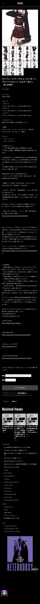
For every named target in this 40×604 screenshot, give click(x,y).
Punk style (8, 491)
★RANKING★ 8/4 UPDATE (13, 461)
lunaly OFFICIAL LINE (11, 529)
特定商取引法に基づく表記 (12, 518)
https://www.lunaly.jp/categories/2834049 (16, 335)
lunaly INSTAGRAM (10, 526)
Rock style (7, 488)
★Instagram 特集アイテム (13, 458)
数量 (3, 380)
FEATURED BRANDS (11, 500)
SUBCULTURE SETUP (11, 482)
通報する (14, 401)
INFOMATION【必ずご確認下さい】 (16, 450)
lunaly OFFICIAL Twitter (12, 531)
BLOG (6, 510)
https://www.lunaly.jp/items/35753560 (15, 216)
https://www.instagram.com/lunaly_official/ (16, 358)
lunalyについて (8, 507)
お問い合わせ (8, 512)
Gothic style (8, 485)
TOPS (6, 470)
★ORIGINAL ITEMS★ (11, 467)
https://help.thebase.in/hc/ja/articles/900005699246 (19, 252)
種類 (3, 375)
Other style (8, 497)
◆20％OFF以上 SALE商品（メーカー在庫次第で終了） (20, 454)
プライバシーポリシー (10, 515)
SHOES (6, 479)
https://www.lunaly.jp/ (9, 346)
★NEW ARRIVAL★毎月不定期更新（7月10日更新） (21, 464)
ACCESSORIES (9, 476)
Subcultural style (10, 494)
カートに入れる (20, 387)
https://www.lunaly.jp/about (11, 323)
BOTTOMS (8, 473)
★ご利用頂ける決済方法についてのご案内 (17, 447)
